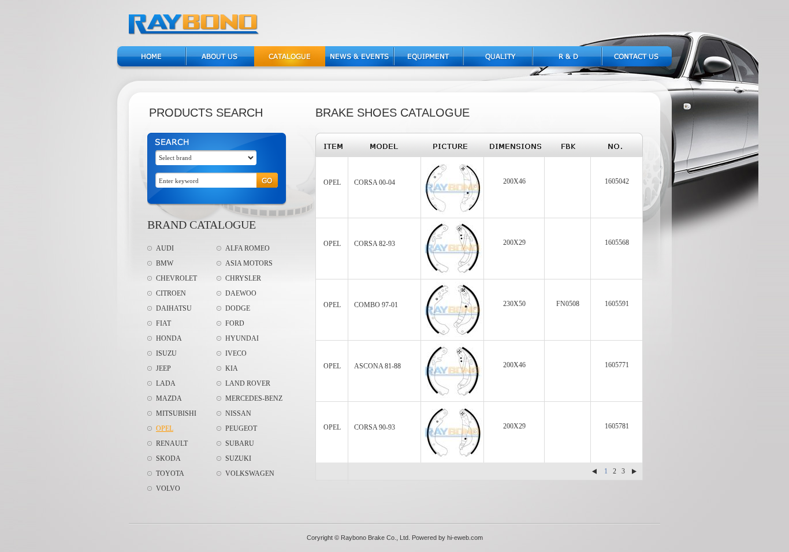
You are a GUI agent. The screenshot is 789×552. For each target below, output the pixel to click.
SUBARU (239, 443)
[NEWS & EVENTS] (359, 64)
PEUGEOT (241, 428)
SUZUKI (238, 458)
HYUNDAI (242, 338)
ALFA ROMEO (247, 248)
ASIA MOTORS (249, 263)
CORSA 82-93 (374, 244)
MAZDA (169, 398)
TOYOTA (170, 473)
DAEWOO (240, 293)
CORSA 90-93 (374, 427)
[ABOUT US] (220, 64)
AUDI (165, 248)
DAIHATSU (174, 308)
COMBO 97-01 (376, 305)
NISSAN (238, 413)
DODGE (237, 308)
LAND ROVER (247, 383)
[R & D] (567, 64)
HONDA (169, 338)
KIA (231, 368)
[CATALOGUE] (289, 64)
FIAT (163, 323)
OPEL (164, 428)
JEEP (163, 368)
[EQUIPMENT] (428, 64)
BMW (164, 263)
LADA (166, 383)
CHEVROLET (176, 278)
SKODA (168, 458)
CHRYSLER (243, 278)
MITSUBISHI (176, 413)
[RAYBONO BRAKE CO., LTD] (194, 32)
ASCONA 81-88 (377, 366)
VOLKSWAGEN (249, 473)
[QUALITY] (497, 64)
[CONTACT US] (637, 64)
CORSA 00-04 (374, 182)
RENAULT (172, 443)
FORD (234, 323)
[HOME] (151, 64)
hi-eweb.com (465, 537)
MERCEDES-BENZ (253, 398)
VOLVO (168, 488)
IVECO (236, 353)
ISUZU (166, 353)
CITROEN (171, 293)
